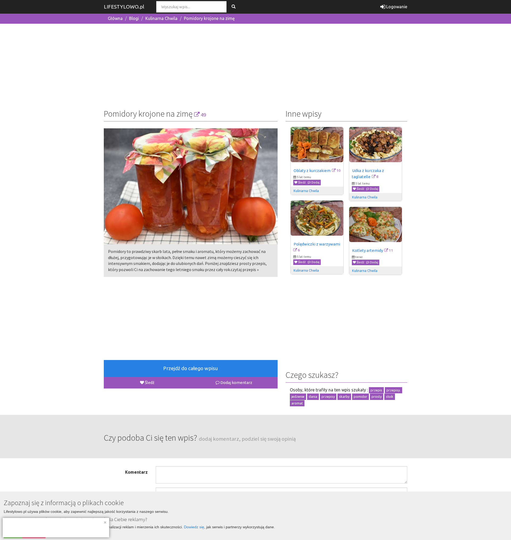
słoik (389, 396)
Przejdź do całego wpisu (190, 368)
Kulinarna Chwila (161, 18)
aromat (297, 403)
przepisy (328, 396)
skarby (344, 396)
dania (313, 396)
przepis (376, 390)
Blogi (134, 18)
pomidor (360, 396)
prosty (377, 396)
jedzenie (297, 396)
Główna (115, 18)
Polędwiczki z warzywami (317, 244)
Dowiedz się (194, 527)
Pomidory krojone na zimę (209, 18)
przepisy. (393, 390)
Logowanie (396, 6)
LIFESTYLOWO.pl (124, 7)
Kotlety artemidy (367, 250)
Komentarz (136, 472)
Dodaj (315, 182)
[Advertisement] (255, 65)
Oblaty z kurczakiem (312, 170)
